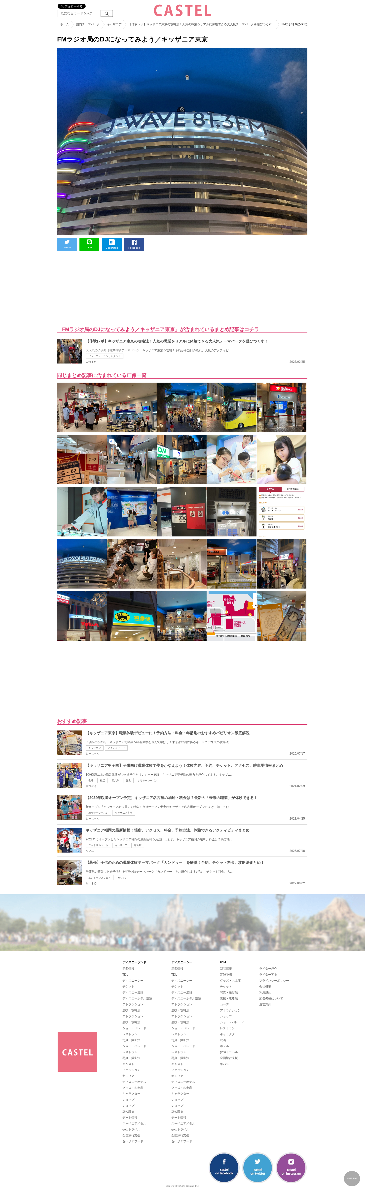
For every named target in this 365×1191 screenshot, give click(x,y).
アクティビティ (116, 748)
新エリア (128, 1076)
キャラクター (131, 1093)
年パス (224, 1064)
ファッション (131, 1070)
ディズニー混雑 (132, 992)
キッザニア (94, 748)
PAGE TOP (352, 1178)
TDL (125, 974)
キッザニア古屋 (123, 812)
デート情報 (129, 1117)
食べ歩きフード (132, 1141)
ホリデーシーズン (147, 780)
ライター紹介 (268, 968)
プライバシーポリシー (274, 980)
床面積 (138, 845)
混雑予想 (226, 974)
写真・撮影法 (131, 1040)
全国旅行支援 (131, 1135)
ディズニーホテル (134, 1082)
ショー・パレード (134, 1028)
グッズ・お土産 (132, 1088)
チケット (128, 986)
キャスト (128, 1064)
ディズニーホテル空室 (137, 998)
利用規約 (265, 992)
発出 (128, 780)
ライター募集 (268, 974)
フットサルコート (98, 845)
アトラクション (132, 1004)
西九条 (115, 780)
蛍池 (90, 780)
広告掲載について (271, 998)
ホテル (224, 1046)
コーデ (224, 1004)
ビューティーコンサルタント (104, 356)
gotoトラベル (131, 1129)
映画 (223, 1040)
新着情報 (128, 968)
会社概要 (265, 986)
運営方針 (265, 1004)
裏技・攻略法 (131, 1010)
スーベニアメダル (134, 1123)
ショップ (128, 1099)
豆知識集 (128, 1111)
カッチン (122, 877)
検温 (102, 780)
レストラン (129, 1034)
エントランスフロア (99, 877)
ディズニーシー (132, 980)
